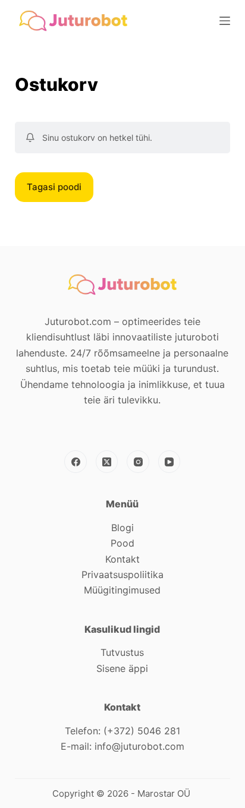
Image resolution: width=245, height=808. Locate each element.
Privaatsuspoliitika (122, 574)
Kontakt (122, 559)
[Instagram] (138, 461)
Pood (122, 543)
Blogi (122, 528)
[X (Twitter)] (107, 461)
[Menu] (224, 20)
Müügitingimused (122, 590)
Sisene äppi (122, 668)
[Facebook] (75, 461)
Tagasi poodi (54, 186)
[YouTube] (169, 461)
